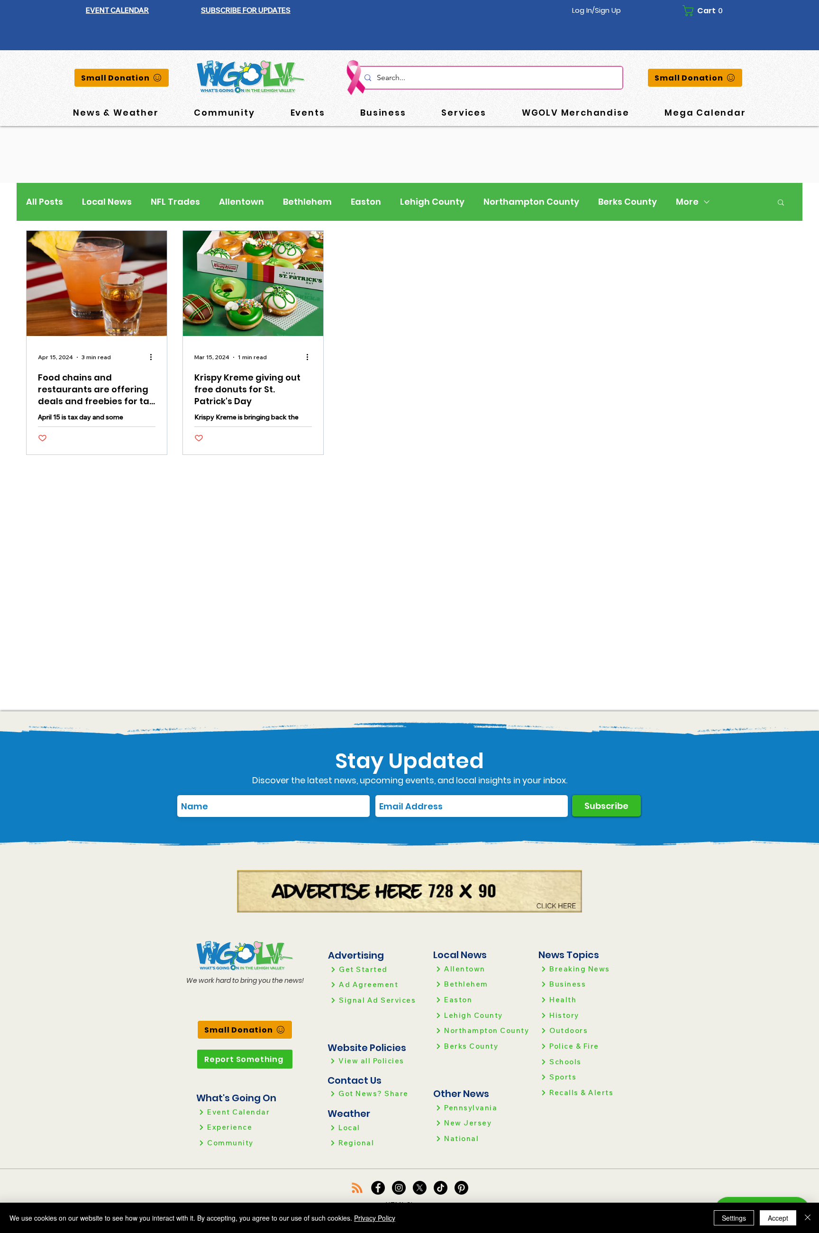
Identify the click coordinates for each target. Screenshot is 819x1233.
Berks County (627, 202)
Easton (366, 202)
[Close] (807, 1217)
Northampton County (531, 202)
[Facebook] (378, 1188)
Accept (778, 1218)
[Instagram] (399, 1188)
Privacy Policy (374, 1218)
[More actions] (154, 357)
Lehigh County (432, 202)
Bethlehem (307, 202)
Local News (107, 202)
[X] (420, 1188)
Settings (734, 1218)
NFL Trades (175, 202)
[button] (246, 10)
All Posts (44, 202)
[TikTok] (440, 1188)
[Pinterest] (461, 1188)
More (687, 202)
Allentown (241, 202)
